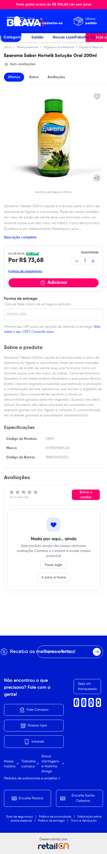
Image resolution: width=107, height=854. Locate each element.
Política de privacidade (55, 816)
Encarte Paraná (31, 798)
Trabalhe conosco (28, 764)
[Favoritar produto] (97, 96)
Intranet (38, 741)
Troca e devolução (84, 820)
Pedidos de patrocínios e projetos (30, 778)
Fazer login (53, 565)
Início (7, 47)
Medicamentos (27, 47)
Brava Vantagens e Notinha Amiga (50, 764)
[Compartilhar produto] (97, 178)
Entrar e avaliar (86, 495)
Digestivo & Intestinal (59, 47)
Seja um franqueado (87, 686)
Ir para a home (54, 577)
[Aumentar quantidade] (93, 261)
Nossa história (9, 764)
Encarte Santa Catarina (83, 798)
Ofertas (14, 77)
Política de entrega (51, 820)
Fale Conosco (37, 709)
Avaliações (56, 77)
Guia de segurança (19, 816)
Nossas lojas (37, 725)
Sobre (34, 77)
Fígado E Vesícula (91, 47)
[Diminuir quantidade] (76, 261)
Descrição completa (20, 237)
